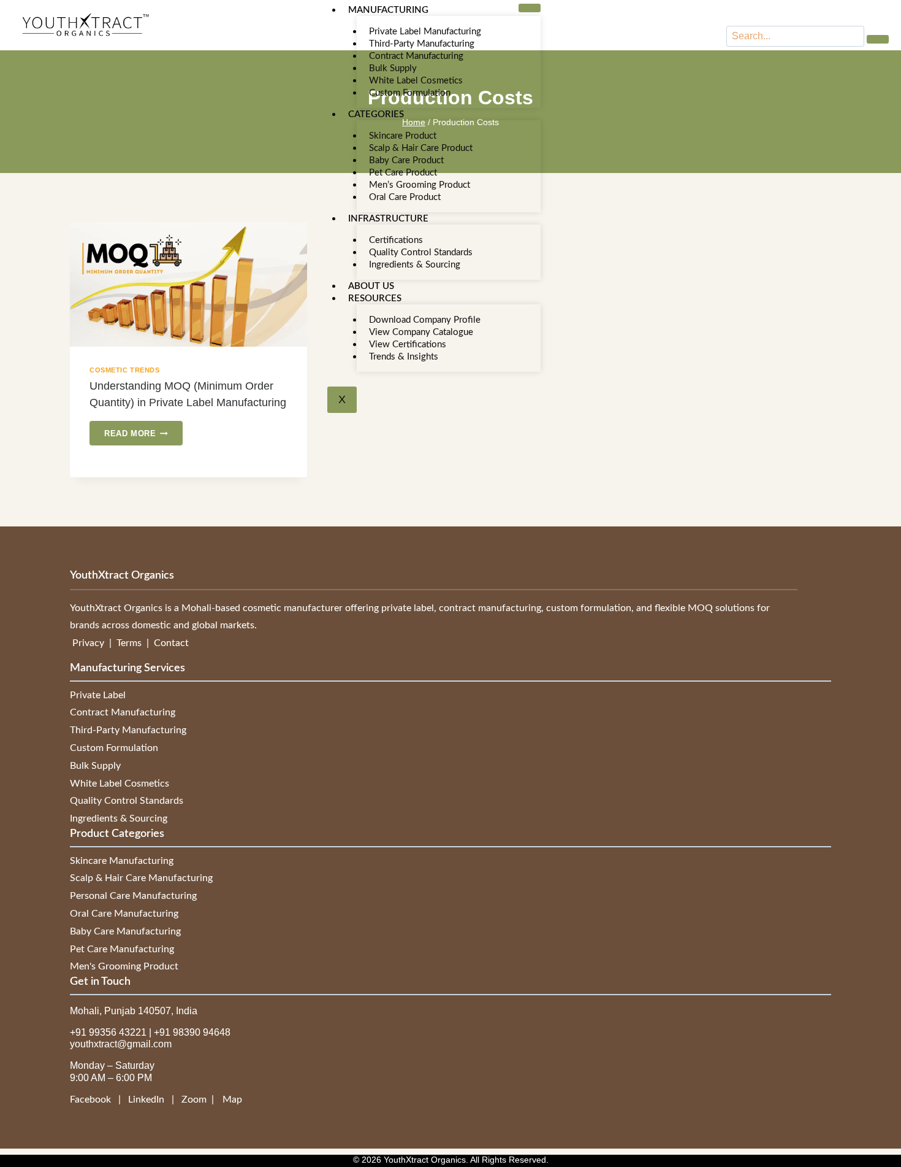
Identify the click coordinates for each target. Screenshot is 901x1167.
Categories (376, 114)
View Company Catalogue (421, 332)
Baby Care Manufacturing (125, 931)
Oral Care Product (405, 197)
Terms (130, 643)
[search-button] (878, 39)
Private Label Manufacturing (425, 31)
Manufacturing (388, 10)
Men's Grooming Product (124, 966)
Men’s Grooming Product (419, 185)
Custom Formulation (409, 93)
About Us (371, 286)
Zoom (194, 1099)
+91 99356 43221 (108, 1032)
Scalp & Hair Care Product (421, 148)
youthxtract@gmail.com (121, 1044)
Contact (171, 643)
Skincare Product (402, 136)
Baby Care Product (406, 160)
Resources (374, 298)
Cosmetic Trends (124, 370)
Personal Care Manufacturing (133, 896)
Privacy (89, 643)
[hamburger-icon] (530, 8)
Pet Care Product (403, 172)
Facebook (94, 1099)
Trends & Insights (403, 356)
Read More (143, 429)
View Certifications (407, 344)
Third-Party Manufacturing (421, 43)
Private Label (98, 695)
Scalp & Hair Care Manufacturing (141, 878)
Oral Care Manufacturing (124, 914)
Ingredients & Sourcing (414, 264)
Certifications (396, 240)
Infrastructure (388, 218)
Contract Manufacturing (416, 56)
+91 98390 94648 (192, 1032)
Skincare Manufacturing (121, 861)
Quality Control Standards (421, 252)
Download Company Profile (425, 320)
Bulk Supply (393, 68)
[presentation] (188, 284)
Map (232, 1099)
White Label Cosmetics (416, 80)
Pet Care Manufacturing (122, 949)
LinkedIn (147, 1099)
